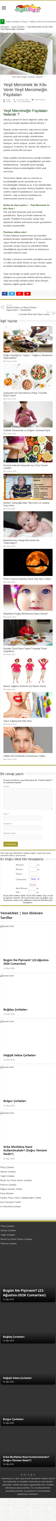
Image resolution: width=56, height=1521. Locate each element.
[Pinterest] (31, 1475)
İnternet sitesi (9, 833)
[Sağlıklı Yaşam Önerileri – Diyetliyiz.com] (28, 7)
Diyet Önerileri (18, 27)
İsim (6, 814)
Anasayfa (4, 27)
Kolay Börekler (7, 1193)
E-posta (7, 823)
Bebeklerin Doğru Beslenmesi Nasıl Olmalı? (25, 613)
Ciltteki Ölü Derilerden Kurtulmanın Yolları (24, 756)
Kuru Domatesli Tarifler (10, 1202)
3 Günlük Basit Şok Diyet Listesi (33, 313)
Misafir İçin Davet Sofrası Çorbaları (16, 1180)
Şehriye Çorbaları (8, 1172)
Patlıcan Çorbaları (8, 1185)
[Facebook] (28, 1475)
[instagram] (34, 1475)
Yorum (8, 101)
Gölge (8, 100)
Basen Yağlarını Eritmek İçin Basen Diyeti (24, 686)
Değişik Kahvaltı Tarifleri (11, 1189)
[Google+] (25, 1475)
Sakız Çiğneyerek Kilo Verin (17, 721)
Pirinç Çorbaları (7, 1167)
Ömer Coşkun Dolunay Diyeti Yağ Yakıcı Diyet (27, 578)
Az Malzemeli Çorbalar (10, 1206)
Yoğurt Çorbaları (7, 1176)
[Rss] (21, 1475)
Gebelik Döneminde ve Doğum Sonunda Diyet (26, 430)
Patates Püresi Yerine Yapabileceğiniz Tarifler (20, 1198)
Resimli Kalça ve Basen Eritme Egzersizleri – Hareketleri (22, 307)
